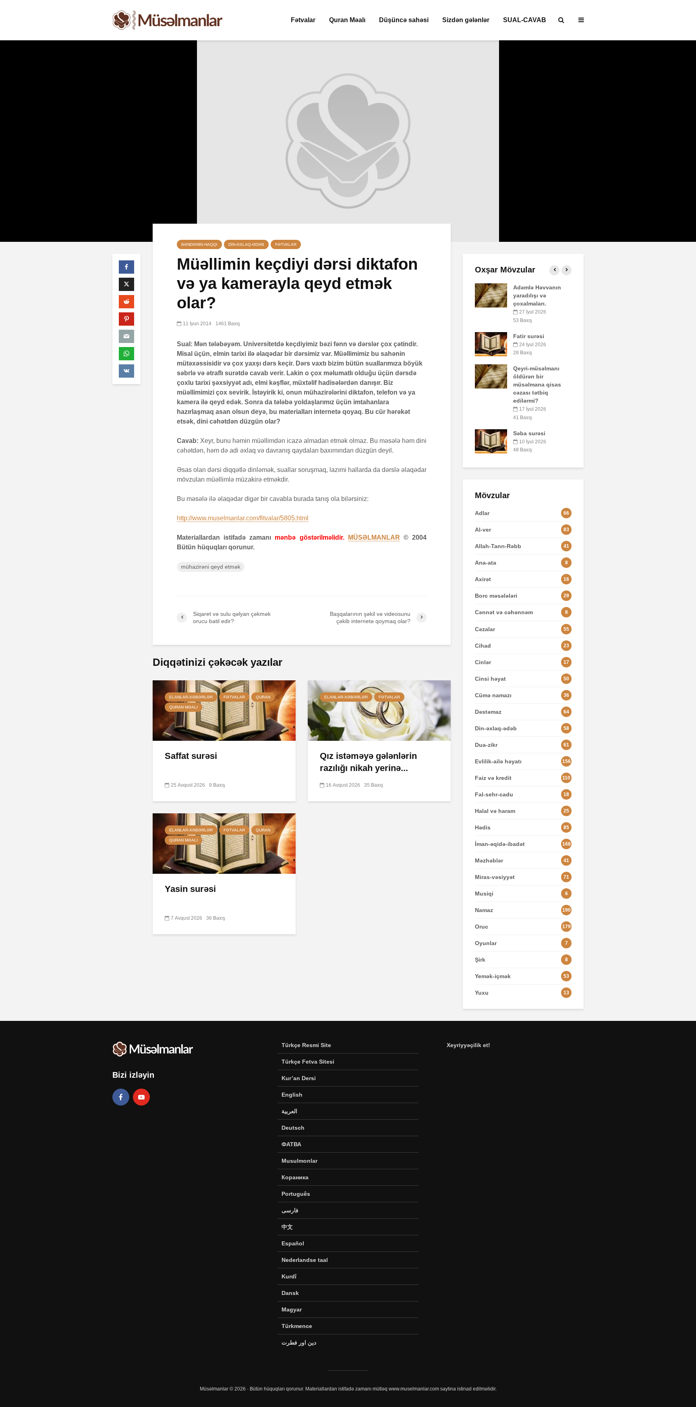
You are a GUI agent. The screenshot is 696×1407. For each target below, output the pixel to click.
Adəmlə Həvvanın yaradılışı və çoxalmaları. (537, 295)
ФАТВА (291, 1144)
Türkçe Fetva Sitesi (308, 1061)
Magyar (292, 1309)
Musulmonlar (299, 1161)
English (292, 1094)
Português (296, 1194)
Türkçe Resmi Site (306, 1045)
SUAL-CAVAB (524, 20)
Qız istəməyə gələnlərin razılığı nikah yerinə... (368, 762)
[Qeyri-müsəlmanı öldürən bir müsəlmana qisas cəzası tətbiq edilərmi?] (491, 376)
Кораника (295, 1177)
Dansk (290, 1293)
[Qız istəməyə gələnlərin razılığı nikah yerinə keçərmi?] (379, 710)
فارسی (290, 1210)
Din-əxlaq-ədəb (246, 244)
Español (293, 1243)
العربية (289, 1111)
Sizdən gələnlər (465, 20)
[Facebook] (120, 1097)
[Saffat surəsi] (224, 710)
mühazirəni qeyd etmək (210, 566)
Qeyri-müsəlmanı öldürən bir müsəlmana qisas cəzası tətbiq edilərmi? (537, 384)
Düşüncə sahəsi (404, 20)
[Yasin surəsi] (224, 843)
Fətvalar (303, 20)
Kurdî (289, 1276)
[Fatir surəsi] (491, 343)
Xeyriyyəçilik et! (468, 1045)
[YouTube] (141, 1097)
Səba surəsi (529, 433)
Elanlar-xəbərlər (191, 697)
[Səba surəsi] (491, 440)
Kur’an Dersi (299, 1078)
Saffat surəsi (191, 756)
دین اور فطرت (299, 1342)
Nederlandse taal (305, 1260)
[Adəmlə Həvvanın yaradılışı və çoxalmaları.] (491, 295)
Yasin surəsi (190, 889)
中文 (287, 1227)
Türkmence (297, 1326)
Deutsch (293, 1127)
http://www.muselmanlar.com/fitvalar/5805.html (243, 518)
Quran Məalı (347, 20)
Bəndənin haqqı (199, 244)
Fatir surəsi (528, 336)
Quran (263, 697)
